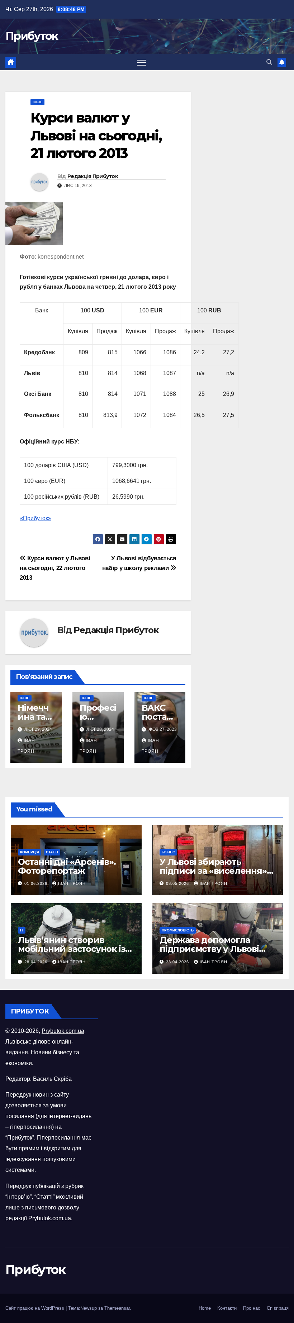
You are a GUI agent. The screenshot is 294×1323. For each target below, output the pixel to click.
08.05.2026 (178, 883)
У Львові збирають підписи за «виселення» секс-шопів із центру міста (217, 871)
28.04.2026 (36, 962)
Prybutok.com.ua (63, 1031)
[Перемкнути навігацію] (141, 62)
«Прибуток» (35, 518)
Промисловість (178, 930)
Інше (37, 102)
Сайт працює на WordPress (35, 1308)
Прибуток (31, 36)
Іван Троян (72, 883)
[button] (269, 62)
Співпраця (278, 1308)
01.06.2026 (36, 883)
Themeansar (117, 1308)
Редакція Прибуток (92, 176)
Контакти (227, 1308)
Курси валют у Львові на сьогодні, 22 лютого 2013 (55, 568)
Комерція (29, 852)
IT (21, 930)
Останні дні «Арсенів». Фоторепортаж (67, 866)
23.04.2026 (178, 962)
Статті (52, 852)
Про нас (251, 1308)
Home (205, 1308)
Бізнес (168, 852)
